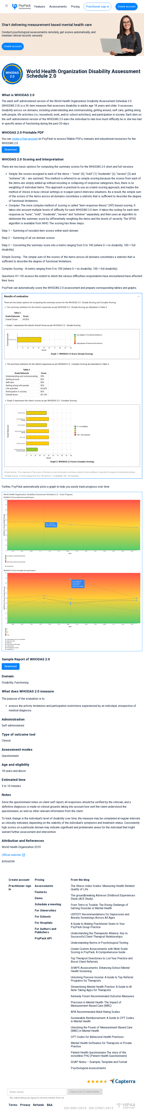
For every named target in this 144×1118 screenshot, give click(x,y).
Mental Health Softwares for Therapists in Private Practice (101, 1044)
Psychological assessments (88, 1068)
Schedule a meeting (48, 904)
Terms (13, 1105)
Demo (39, 898)
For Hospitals (44, 922)
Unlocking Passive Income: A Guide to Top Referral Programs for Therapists (102, 979)
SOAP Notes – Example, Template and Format (99, 1062)
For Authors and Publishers (45, 930)
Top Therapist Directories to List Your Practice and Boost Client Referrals (102, 960)
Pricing (75, 6)
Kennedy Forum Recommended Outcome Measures (102, 996)
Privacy (25, 1105)
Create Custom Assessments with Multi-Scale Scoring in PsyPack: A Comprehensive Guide (99, 950)
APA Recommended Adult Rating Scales (95, 1011)
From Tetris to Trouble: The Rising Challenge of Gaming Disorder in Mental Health (99, 906)
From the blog (80, 879)
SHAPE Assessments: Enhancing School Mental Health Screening (100, 969)
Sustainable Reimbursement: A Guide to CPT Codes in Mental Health (102, 1019)
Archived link (8, 861)
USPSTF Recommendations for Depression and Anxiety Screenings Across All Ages (100, 916)
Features (39, 6)
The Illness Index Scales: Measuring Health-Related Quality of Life (103, 887)
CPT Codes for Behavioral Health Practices (97, 1037)
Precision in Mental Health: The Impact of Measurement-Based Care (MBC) (96, 1004)
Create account (126, 6)
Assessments (58, 6)
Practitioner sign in (97, 6)
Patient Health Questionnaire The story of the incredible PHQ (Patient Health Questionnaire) (99, 1054)
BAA (50, 1105)
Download (11, 149)
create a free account (25, 138)
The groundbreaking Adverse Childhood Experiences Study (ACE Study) (103, 897)
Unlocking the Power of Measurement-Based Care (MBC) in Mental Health (101, 1029)
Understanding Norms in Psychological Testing (99, 942)
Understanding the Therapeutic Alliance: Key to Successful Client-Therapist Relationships (99, 935)
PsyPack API (43, 938)
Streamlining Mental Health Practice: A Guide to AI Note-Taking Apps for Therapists (101, 988)
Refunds (38, 1105)
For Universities (45, 910)
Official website (11, 855)
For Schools (43, 916)
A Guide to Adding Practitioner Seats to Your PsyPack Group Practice (98, 925)
